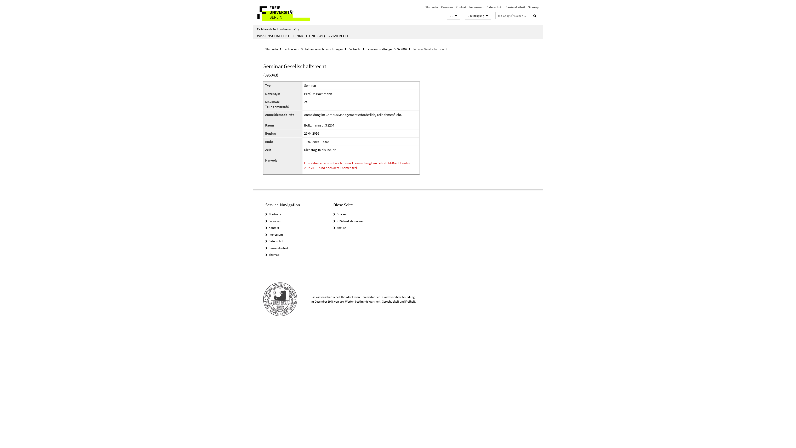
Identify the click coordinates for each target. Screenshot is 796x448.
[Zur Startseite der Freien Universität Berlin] (287, 12)
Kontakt (461, 7)
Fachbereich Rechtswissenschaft (278, 29)
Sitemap (533, 7)
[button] (453, 16)
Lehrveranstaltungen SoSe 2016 (386, 49)
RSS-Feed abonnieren (350, 221)
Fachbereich (291, 49)
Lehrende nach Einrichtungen (324, 49)
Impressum (476, 7)
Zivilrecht (354, 49)
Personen (447, 7)
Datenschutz (494, 7)
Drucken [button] (342, 214)
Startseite (431, 7)
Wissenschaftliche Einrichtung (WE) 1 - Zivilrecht (303, 35)
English (341, 228)
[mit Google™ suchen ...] (535, 15)
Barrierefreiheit (515, 7)
